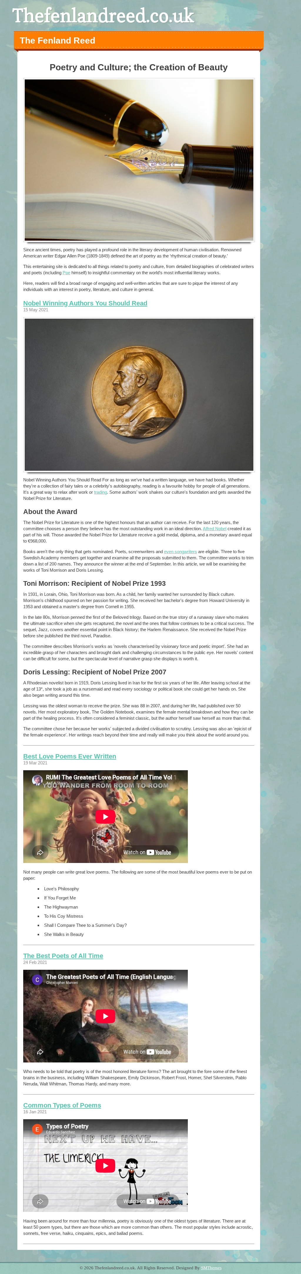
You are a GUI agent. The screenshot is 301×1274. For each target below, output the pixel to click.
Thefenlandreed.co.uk (103, 15)
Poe (66, 272)
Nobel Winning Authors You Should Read (85, 303)
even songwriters (180, 551)
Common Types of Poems (62, 1105)
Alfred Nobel (214, 528)
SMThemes (211, 1267)
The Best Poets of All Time (63, 955)
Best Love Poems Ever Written (69, 756)
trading (100, 492)
